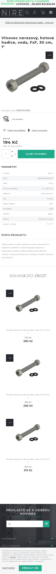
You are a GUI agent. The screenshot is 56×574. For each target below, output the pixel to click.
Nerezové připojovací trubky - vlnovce (33, 22)
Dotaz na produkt (39, 130)
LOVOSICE (23, 4)
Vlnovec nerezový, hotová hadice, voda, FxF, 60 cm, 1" (28, 461)
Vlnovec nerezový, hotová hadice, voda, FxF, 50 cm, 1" (28, 396)
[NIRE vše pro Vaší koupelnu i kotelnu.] (12, 13)
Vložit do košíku (36, 154)
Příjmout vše (30, 568)
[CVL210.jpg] (28, 78)
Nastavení (8, 568)
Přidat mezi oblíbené (16, 130)
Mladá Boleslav (43, 4)
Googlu (13, 557)
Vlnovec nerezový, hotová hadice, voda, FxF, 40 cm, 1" (28, 331)
